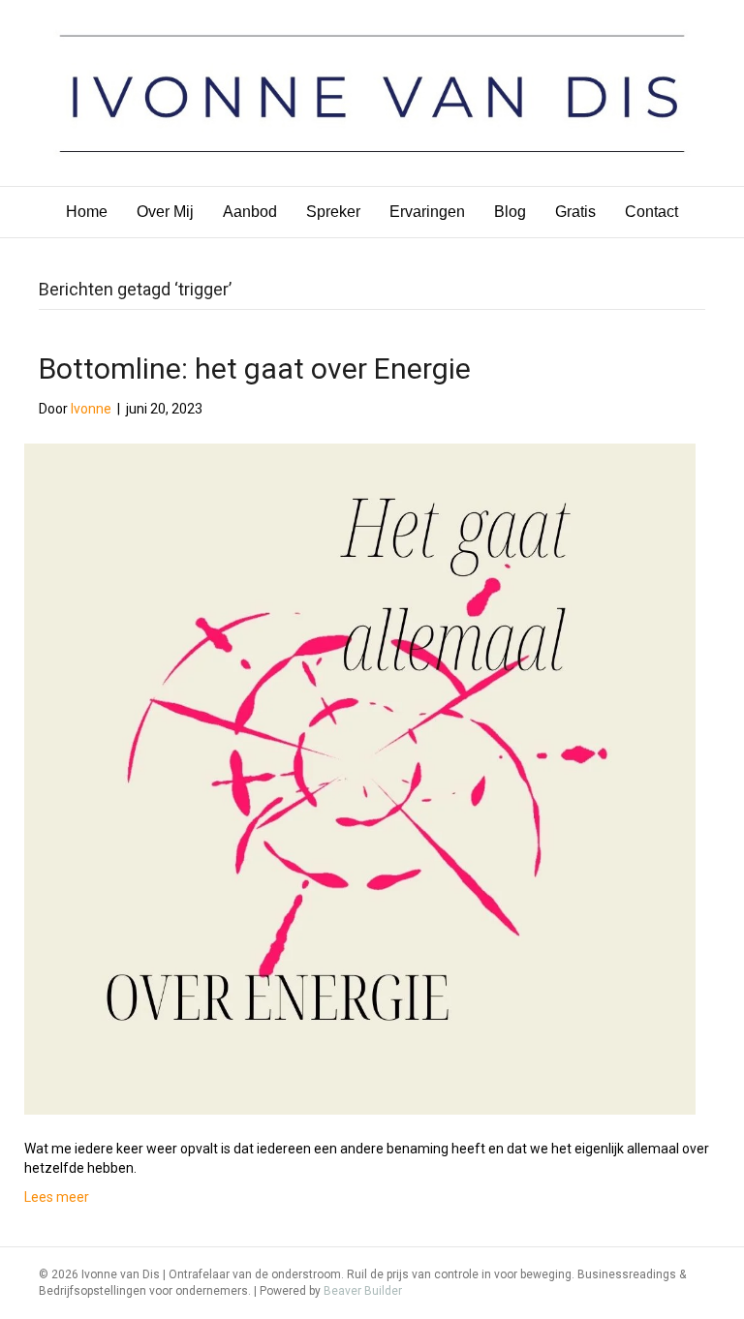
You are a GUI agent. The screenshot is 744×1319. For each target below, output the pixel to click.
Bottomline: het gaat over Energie (255, 368)
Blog (510, 211)
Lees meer (56, 1197)
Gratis (575, 211)
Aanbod (250, 211)
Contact (651, 211)
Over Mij (165, 211)
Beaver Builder (363, 1291)
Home (87, 211)
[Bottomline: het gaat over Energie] (360, 777)
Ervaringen (427, 211)
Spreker (333, 211)
